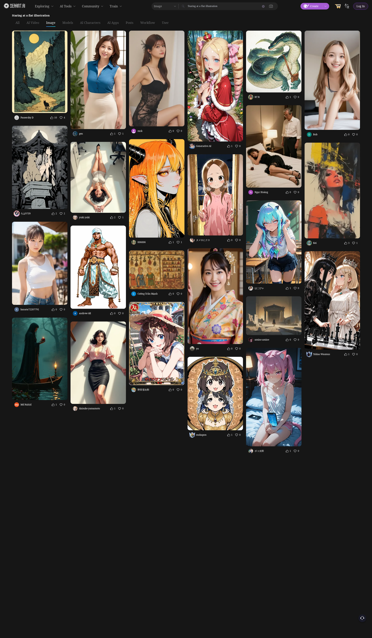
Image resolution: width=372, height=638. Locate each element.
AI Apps (113, 23)
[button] (271, 6)
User (165, 23)
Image (50, 23)
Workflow (147, 23)
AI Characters (90, 23)
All (18, 23)
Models (67, 23)
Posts (129, 23)
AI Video (33, 23)
